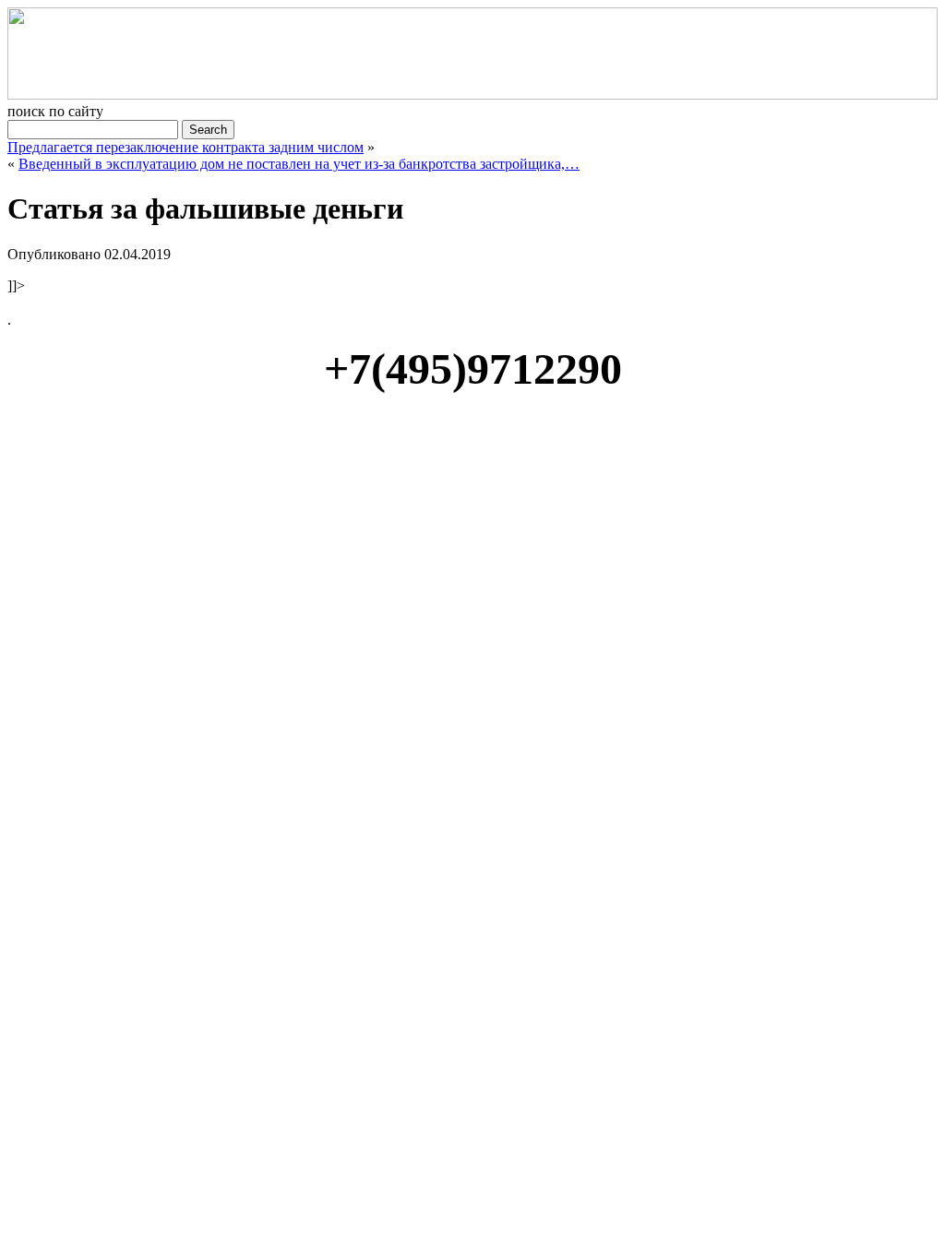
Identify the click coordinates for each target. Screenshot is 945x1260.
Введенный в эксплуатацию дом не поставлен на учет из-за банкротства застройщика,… (299, 164)
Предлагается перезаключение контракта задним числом (185, 147)
